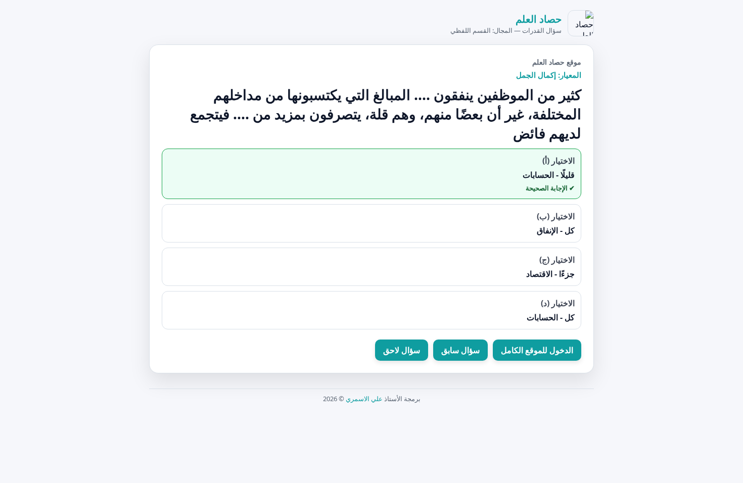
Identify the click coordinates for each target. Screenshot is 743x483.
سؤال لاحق (401, 350)
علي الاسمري (364, 398)
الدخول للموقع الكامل (537, 350)
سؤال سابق (460, 350)
